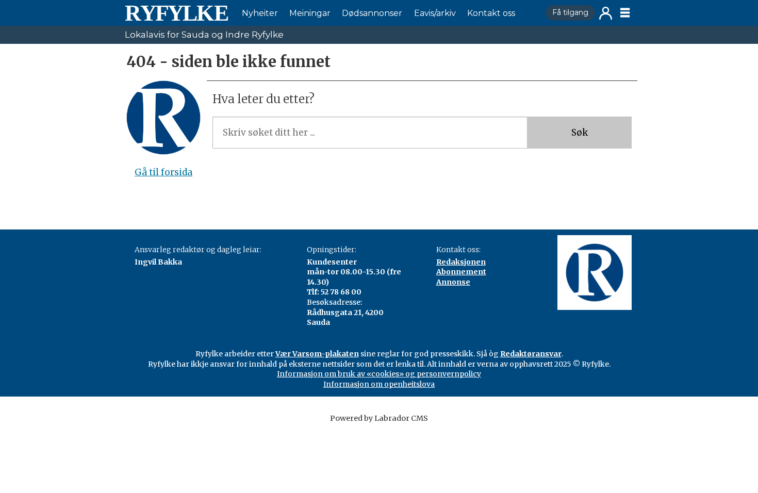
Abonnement (461, 271)
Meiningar (310, 13)
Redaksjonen (461, 262)
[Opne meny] (625, 13)
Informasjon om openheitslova (379, 384)
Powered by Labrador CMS (379, 418)
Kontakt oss (491, 13)
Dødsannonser (372, 13)
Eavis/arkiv (435, 13)
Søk (579, 132)
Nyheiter (260, 13)
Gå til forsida (163, 172)
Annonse (453, 282)
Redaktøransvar (531, 353)
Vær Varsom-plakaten (317, 353)
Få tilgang (570, 12)
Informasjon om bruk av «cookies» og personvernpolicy (379, 374)
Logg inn (605, 13)
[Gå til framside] (176, 13)
